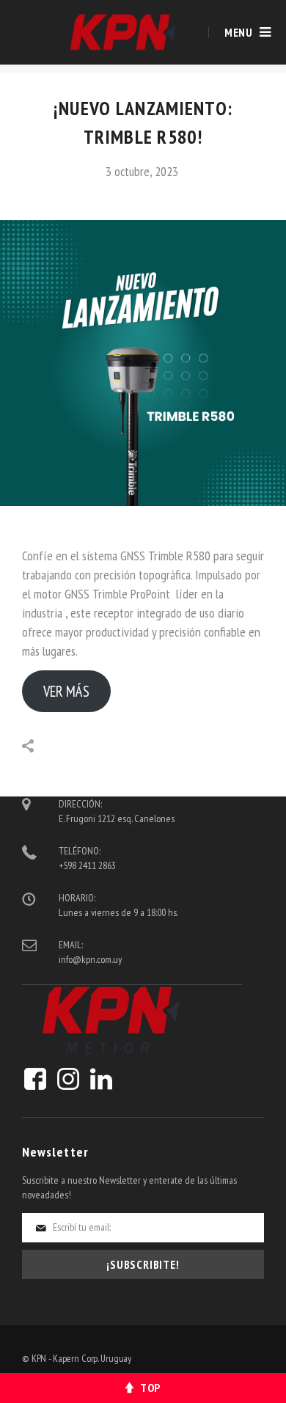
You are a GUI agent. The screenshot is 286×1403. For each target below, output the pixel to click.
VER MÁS (66, 691)
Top (150, 1387)
